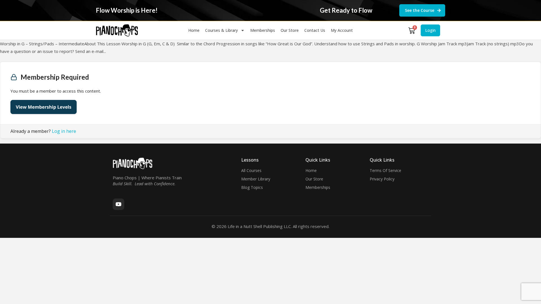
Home (193, 30)
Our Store (290, 30)
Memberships (262, 30)
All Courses (251, 170)
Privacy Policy (382, 179)
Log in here (64, 131)
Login (430, 30)
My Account (342, 30)
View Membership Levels (43, 107)
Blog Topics (252, 187)
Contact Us (314, 30)
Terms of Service (385, 170)
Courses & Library (221, 30)
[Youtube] (118, 204)
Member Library (255, 179)
